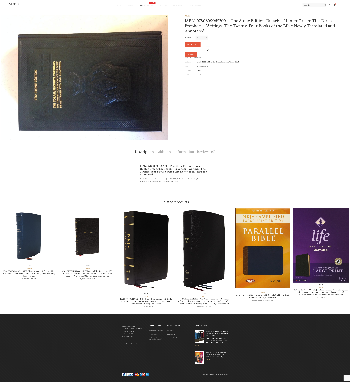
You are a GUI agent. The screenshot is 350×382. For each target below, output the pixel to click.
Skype (136, 343)
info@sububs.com (127, 336)
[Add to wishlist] (208, 44)
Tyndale (322, 297)
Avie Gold (200, 62)
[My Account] (340, 5)
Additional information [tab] (175, 152)
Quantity (189, 37)
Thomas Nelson (30, 279)
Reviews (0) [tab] (206, 152)
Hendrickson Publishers (263, 300)
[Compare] (203, 44)
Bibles (199, 70)
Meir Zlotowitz (209, 62)
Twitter (126, 343)
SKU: (186, 66)
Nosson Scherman (222, 62)
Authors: (188, 62)
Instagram (131, 343)
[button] (165, 17)
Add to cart (192, 44)
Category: (188, 70)
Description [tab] (144, 152)
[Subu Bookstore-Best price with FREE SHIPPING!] (14, 5)
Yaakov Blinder (234, 62)
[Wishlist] (329, 5)
